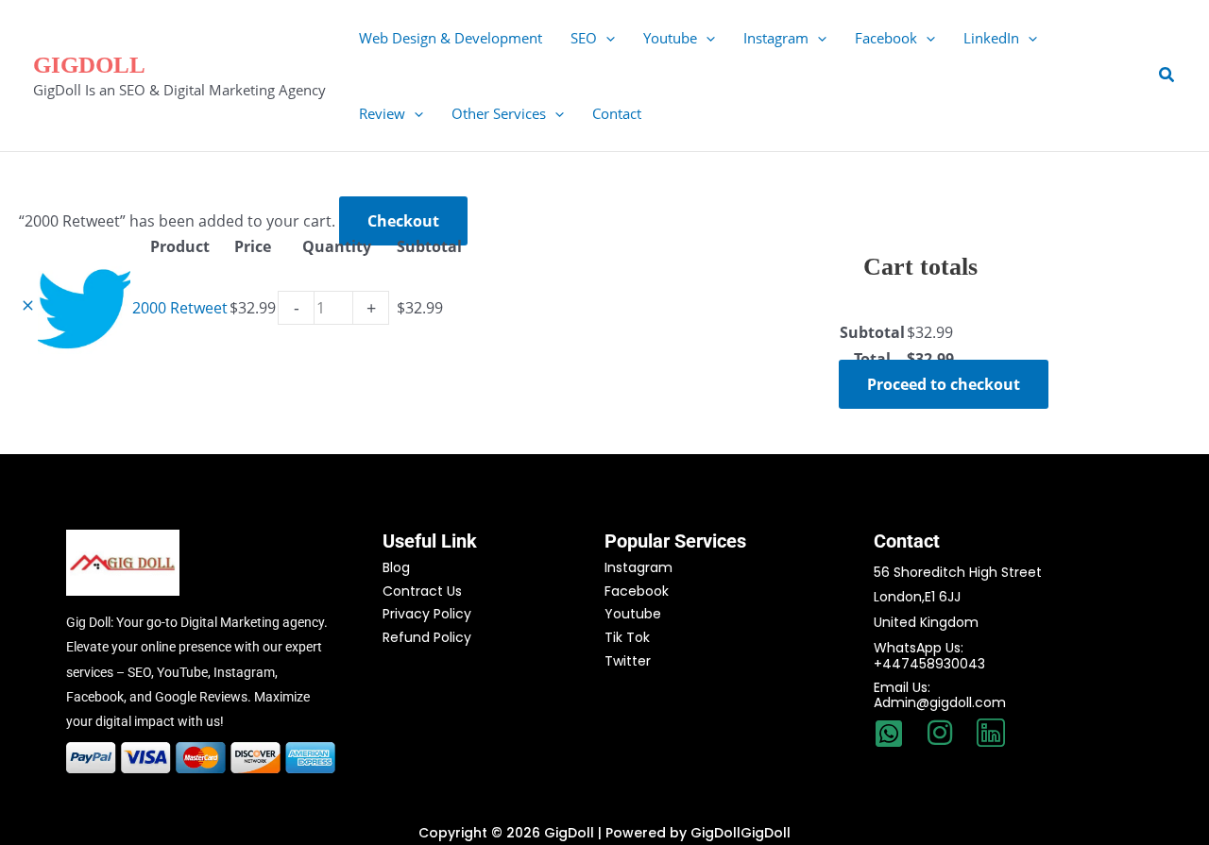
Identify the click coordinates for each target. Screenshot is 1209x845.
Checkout (403, 221)
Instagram (638, 567)
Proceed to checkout (943, 384)
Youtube (632, 613)
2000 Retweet (180, 307)
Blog (396, 567)
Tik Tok (627, 637)
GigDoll (89, 64)
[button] (606, 38)
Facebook (636, 591)
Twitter (627, 660)
